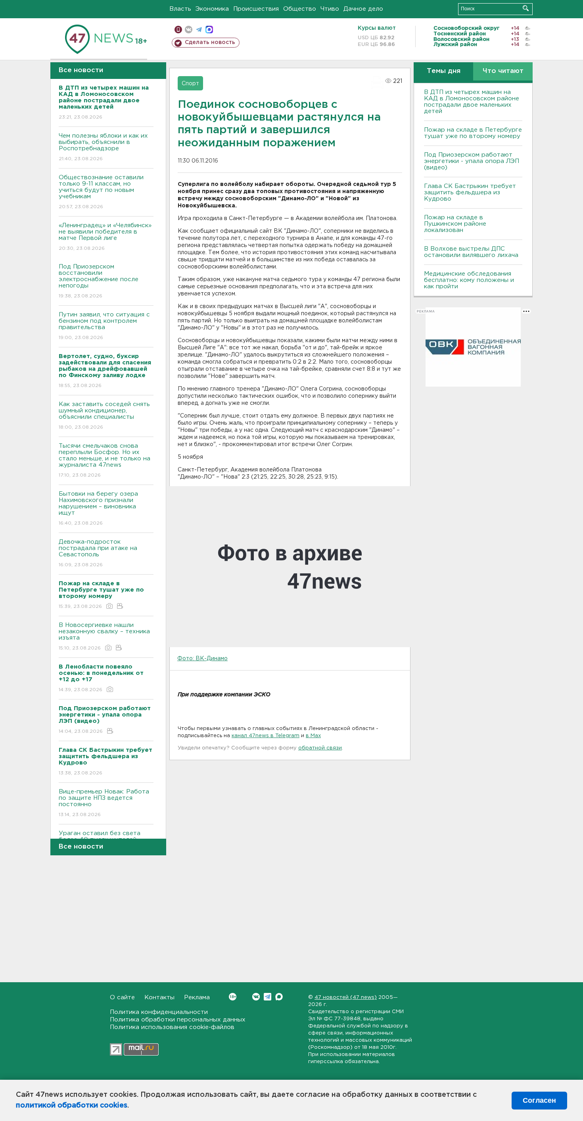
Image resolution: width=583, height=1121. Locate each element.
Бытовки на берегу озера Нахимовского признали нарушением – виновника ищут (98, 508)
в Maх (313, 736)
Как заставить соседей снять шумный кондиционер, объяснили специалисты (104, 415)
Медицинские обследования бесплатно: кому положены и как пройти (469, 280)
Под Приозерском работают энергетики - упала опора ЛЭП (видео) (471, 161)
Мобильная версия (178, 29)
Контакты (159, 997)
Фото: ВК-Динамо (202, 658)
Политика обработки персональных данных (177, 1019)
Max (279, 996)
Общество (299, 8)
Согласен (539, 1100)
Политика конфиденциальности (159, 1012)
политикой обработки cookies (71, 1105)
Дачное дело (363, 8)
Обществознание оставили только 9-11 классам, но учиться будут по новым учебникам (101, 192)
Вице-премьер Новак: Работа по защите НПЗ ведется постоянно (104, 803)
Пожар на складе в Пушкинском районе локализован (455, 224)
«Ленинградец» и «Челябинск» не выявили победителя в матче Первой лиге (105, 237)
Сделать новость (210, 42)
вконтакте (188, 29)
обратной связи (320, 748)
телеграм (199, 29)
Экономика (212, 8)
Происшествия (256, 8)
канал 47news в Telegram (265, 736)
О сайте (122, 997)
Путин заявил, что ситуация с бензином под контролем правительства (104, 326)
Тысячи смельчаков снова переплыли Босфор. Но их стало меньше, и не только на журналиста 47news (104, 460)
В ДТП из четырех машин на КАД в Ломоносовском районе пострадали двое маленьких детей (471, 102)
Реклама (197, 997)
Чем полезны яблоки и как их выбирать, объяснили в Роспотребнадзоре (103, 147)
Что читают (503, 71)
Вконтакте (256, 996)
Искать (526, 8)
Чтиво (329, 8)
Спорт (190, 83)
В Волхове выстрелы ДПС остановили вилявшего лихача (471, 252)
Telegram (267, 996)
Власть (180, 8)
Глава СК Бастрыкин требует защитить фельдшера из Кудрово (470, 192)
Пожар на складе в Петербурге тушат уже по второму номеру (473, 133)
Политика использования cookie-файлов (172, 1027)
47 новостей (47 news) (346, 997)
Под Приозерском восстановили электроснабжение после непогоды (98, 281)
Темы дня (443, 71)
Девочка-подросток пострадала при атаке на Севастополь (98, 553)
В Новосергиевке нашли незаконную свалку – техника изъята (104, 636)
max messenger (209, 29)
